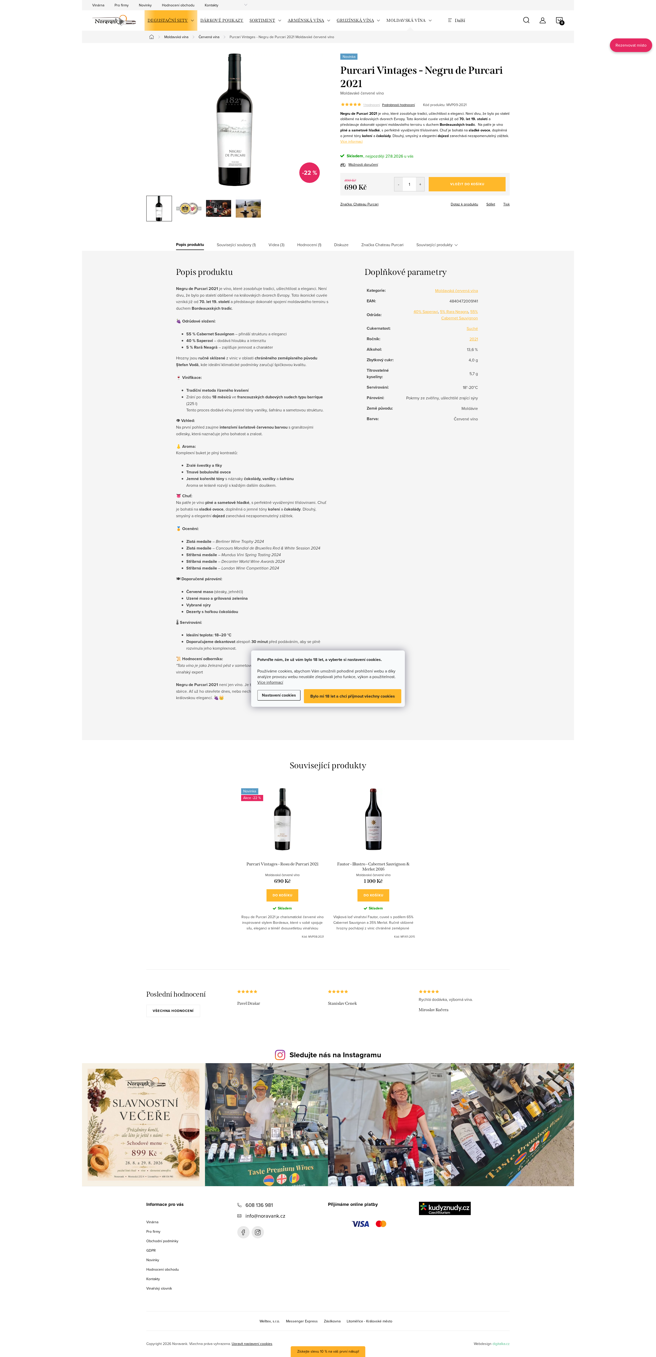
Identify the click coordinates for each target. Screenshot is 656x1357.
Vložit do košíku (467, 184)
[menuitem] (171, 20)
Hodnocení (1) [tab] (309, 244)
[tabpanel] (282, 863)
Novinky (145, 5)
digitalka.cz (501, 1343)
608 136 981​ (259, 1205)
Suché (472, 328)
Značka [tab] (382, 244)
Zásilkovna (332, 1321)
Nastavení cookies (279, 695)
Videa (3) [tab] (276, 244)
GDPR (151, 1250)
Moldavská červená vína (456, 290)
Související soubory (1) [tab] (236, 244)
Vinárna (98, 5)
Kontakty (211, 5)
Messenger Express (302, 1321)
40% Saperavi (426, 311)
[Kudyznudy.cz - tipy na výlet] (445, 1208)
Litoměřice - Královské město (369, 1321)
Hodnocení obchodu (178, 5)
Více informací (270, 682)
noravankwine (258, 1232)
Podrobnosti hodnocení (398, 105)
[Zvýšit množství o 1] (420, 184)
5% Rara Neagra (454, 311)
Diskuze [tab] (341, 244)
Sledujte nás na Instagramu (335, 1054)
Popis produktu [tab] (190, 244)
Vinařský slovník (159, 1288)
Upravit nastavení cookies (252, 1343)
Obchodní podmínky (162, 1241)
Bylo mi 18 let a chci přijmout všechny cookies (352, 696)
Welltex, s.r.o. (270, 1321)
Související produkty (434, 244)
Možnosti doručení (363, 164)
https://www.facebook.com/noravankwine (243, 1232)
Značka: (359, 204)
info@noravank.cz (265, 1215)
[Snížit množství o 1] (398, 184)
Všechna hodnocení (173, 1010)
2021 (473, 339)
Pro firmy (122, 5)
